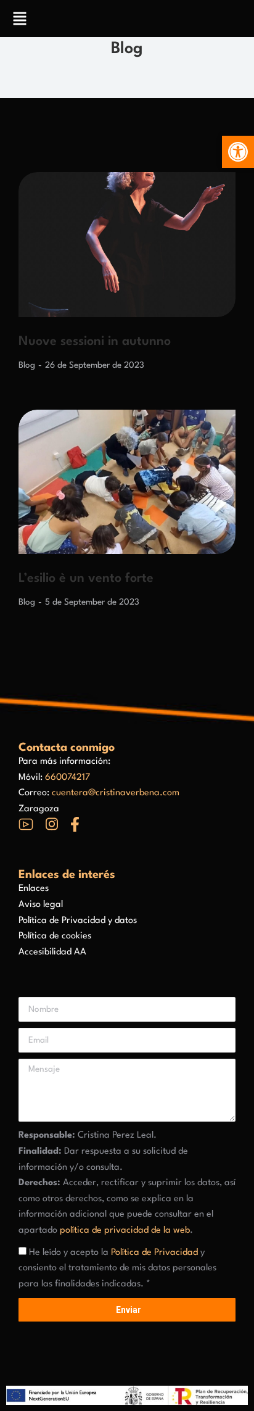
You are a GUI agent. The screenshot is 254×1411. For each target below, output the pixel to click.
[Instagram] (52, 824)
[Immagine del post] (127, 244)
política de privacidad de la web (125, 1230)
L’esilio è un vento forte (86, 579)
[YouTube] (25, 824)
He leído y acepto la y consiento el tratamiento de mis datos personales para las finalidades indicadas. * (117, 1268)
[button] (238, 152)
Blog (26, 365)
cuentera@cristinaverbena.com (115, 793)
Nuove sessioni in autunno (94, 342)
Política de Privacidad (154, 1252)
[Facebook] (75, 824)
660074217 (67, 777)
